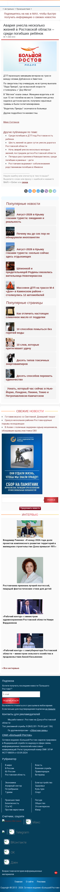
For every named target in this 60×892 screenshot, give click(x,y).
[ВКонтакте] (30, 191)
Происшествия (23, 9)
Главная (18, 881)
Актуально (9, 9)
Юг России (10, 771)
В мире (8, 765)
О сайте (29, 881)
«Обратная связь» (39, 730)
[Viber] (46, 191)
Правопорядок (42, 771)
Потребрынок (11, 789)
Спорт (38, 792)
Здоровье (40, 786)
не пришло (50, 709)
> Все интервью (10, 668)
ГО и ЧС (8, 806)
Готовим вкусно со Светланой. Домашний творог (30, 416)
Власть (38, 765)
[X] (26, 191)
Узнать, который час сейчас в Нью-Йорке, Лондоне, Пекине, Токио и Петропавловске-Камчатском (29, 392)
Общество (40, 803)
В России (9, 768)
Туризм (8, 792)
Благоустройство (43, 782)
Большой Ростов (50, 887)
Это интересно (42, 806)
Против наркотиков (14, 810)
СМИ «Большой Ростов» (17, 735)
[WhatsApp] (50, 191)
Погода (38, 800)
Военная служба (43, 768)
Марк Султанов (11, 122)
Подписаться (10, 700)
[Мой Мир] (38, 191)
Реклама (41, 881)
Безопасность (12, 803)
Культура (39, 789)
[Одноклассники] (34, 191)
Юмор (38, 810)
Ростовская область (15, 775)
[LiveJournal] (42, 191)
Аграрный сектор (13, 786)
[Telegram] (54, 191)
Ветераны (40, 775)
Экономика (10, 782)
